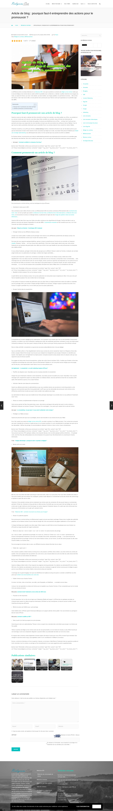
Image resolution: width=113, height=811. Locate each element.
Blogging (85, 91)
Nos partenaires (44, 810)
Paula (56, 34)
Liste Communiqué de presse (90, 123)
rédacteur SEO (38, 92)
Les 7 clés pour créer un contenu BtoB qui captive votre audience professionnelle (67, 795)
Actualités (85, 84)
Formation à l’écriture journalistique (67, 775)
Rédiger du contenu (26, 25)
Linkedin (14, 243)
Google (85, 105)
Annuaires (85, 87)
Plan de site (27, 810)
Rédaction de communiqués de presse (45, 775)
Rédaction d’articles (42, 779)
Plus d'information (82, 806)
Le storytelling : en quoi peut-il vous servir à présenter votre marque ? (35, 410)
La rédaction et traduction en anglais (44, 791)
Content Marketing (88, 98)
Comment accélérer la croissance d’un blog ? (30, 142)
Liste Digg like (86, 126)
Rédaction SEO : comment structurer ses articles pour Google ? (31, 512)
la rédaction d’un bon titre (39, 212)
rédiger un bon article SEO (34, 421)
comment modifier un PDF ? (24, 616)
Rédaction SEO (40, 770)
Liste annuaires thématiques (90, 119)
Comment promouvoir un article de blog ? (23, 108)
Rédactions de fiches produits (44, 783)
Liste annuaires (87, 116)
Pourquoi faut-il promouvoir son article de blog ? (24, 106)
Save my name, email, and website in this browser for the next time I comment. (33, 731)
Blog (17, 25)
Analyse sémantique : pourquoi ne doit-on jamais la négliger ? (31, 440)
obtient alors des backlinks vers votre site (28, 574)
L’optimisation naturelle (50, 222)
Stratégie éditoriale (88, 140)
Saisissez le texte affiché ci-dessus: (70, 735)
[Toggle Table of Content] (34, 104)
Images (85, 109)
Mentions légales (35, 810)
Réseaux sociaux (87, 137)
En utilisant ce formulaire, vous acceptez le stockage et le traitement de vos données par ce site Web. (62, 743)
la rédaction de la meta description (56, 212)
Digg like (85, 101)
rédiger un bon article (66, 92)
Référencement (29, 36)
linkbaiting (85, 112)
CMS (84, 94)
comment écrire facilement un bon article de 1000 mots (31, 592)
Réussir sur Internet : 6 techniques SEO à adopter (29, 228)
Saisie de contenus (41, 786)
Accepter (97, 806)
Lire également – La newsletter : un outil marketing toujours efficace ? (30, 368)
